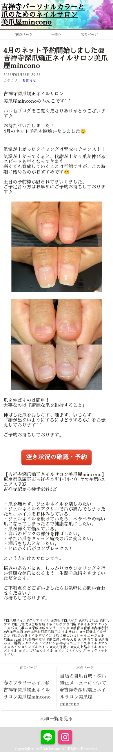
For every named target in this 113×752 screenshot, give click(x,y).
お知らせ (29, 80)
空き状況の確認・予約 (56, 457)
